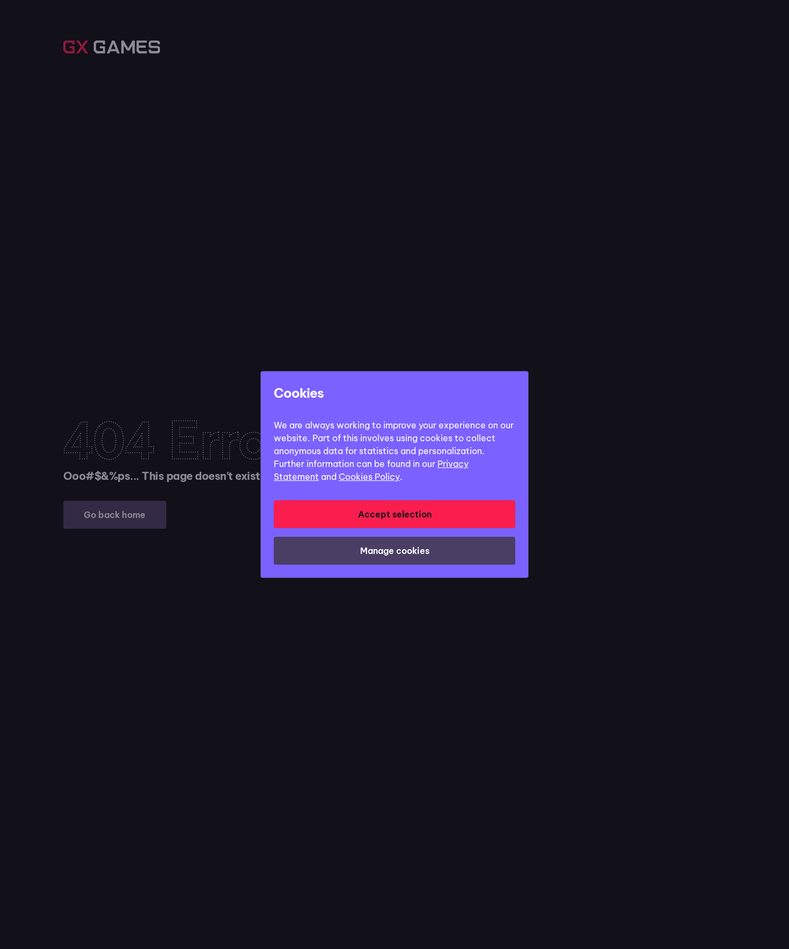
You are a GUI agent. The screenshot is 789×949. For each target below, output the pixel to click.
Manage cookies (394, 550)
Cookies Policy (369, 476)
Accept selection (395, 514)
